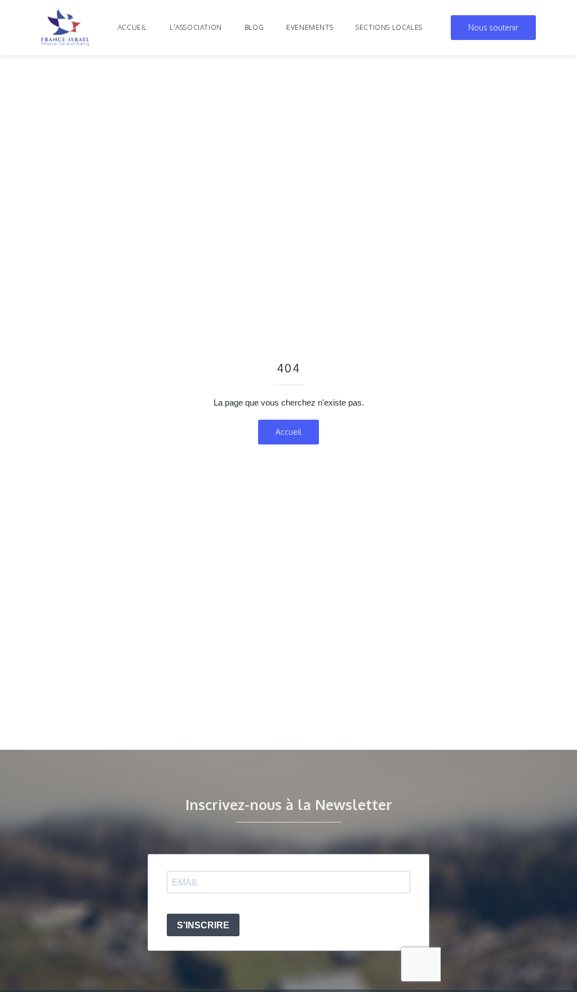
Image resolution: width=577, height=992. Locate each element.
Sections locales (389, 27)
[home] (65, 28)
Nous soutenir (493, 27)
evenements (309, 27)
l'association (196, 27)
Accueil (132, 27)
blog (254, 27)
